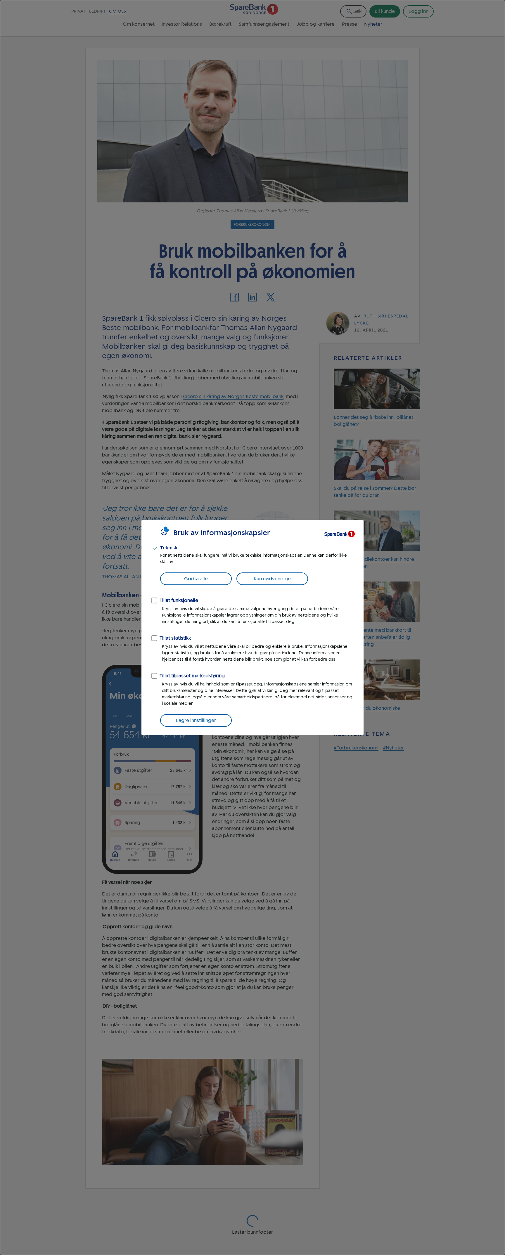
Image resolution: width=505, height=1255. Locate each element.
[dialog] (252, 627)
